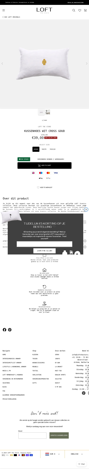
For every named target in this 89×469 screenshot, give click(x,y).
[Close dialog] (86, 210)
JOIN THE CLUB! (44, 251)
